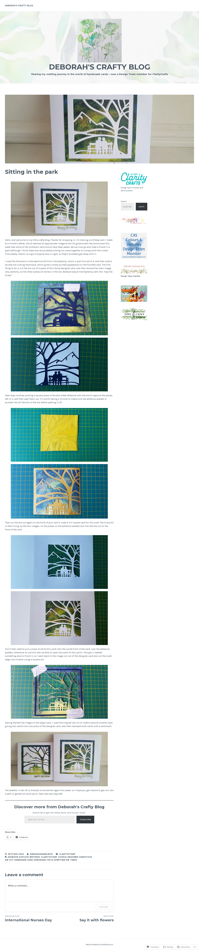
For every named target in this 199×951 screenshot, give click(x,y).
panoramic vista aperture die (51, 860)
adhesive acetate (18, 857)
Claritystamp (67, 854)
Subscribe (85, 819)
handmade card (23, 860)
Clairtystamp (49, 857)
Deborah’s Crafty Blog (19, 5)
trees (73, 860)
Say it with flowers (97, 918)
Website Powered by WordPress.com (99, 944)
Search (124, 201)
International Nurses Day (28, 918)
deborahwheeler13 (41, 854)
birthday (35, 857)
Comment (103, 907)
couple (62, 857)
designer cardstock (79, 857)
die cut (9, 860)
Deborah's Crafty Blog (99, 66)
